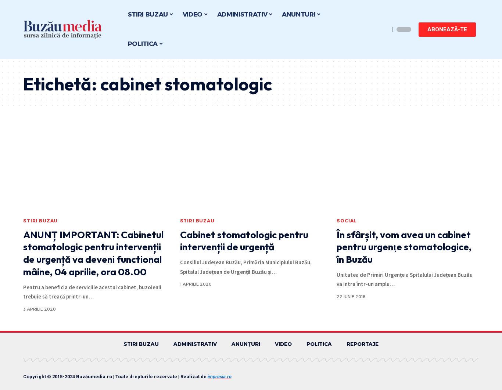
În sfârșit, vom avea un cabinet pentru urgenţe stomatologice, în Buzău (404, 247)
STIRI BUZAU (40, 220)
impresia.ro (220, 376)
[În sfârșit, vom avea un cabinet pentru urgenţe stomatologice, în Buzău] (408, 170)
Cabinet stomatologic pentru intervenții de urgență (244, 241)
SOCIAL (347, 220)
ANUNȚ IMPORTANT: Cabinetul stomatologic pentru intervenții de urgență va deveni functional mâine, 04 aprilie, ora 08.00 (93, 253)
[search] (382, 29)
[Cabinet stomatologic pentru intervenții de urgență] (251, 170)
